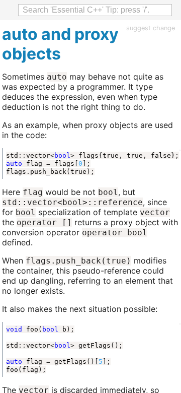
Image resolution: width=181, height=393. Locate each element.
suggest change (150, 28)
